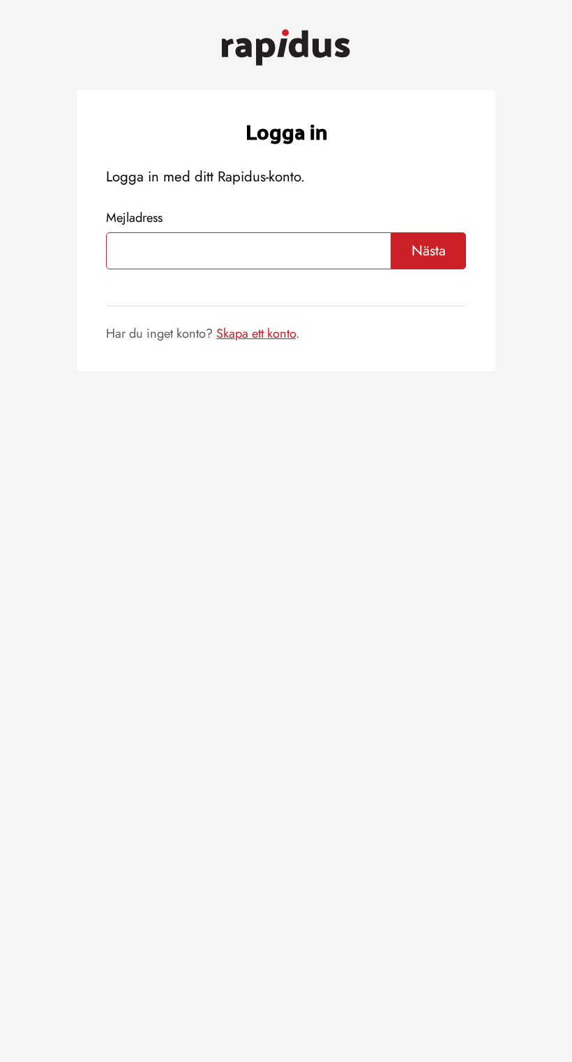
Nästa (429, 250)
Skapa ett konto (256, 333)
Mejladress (134, 217)
